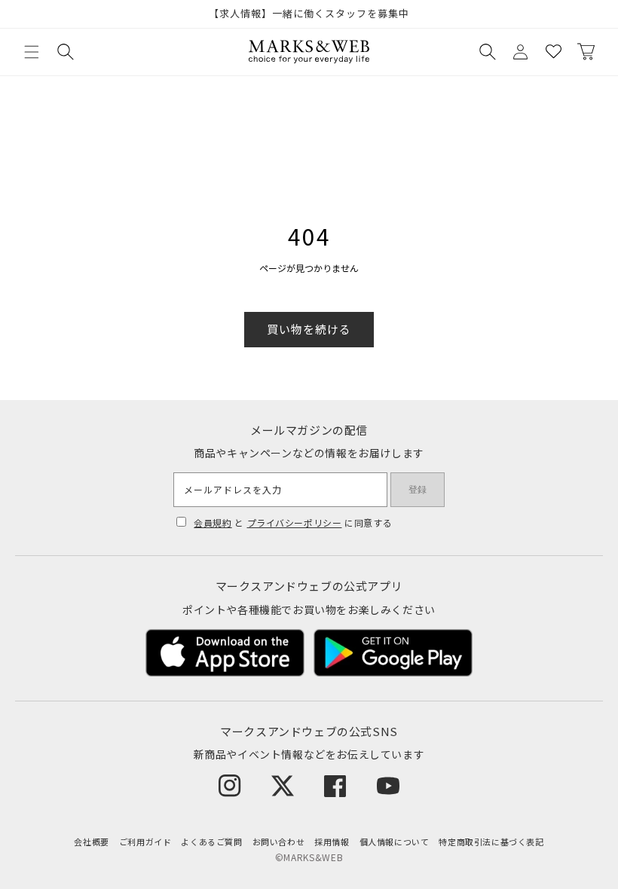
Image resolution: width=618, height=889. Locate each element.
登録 (417, 489)
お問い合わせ (278, 842)
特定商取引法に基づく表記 (491, 842)
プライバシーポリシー (294, 522)
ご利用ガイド (145, 842)
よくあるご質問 (211, 842)
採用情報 (331, 842)
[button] (31, 52)
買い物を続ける (309, 329)
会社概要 (91, 842)
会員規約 (212, 522)
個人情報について (394, 842)
